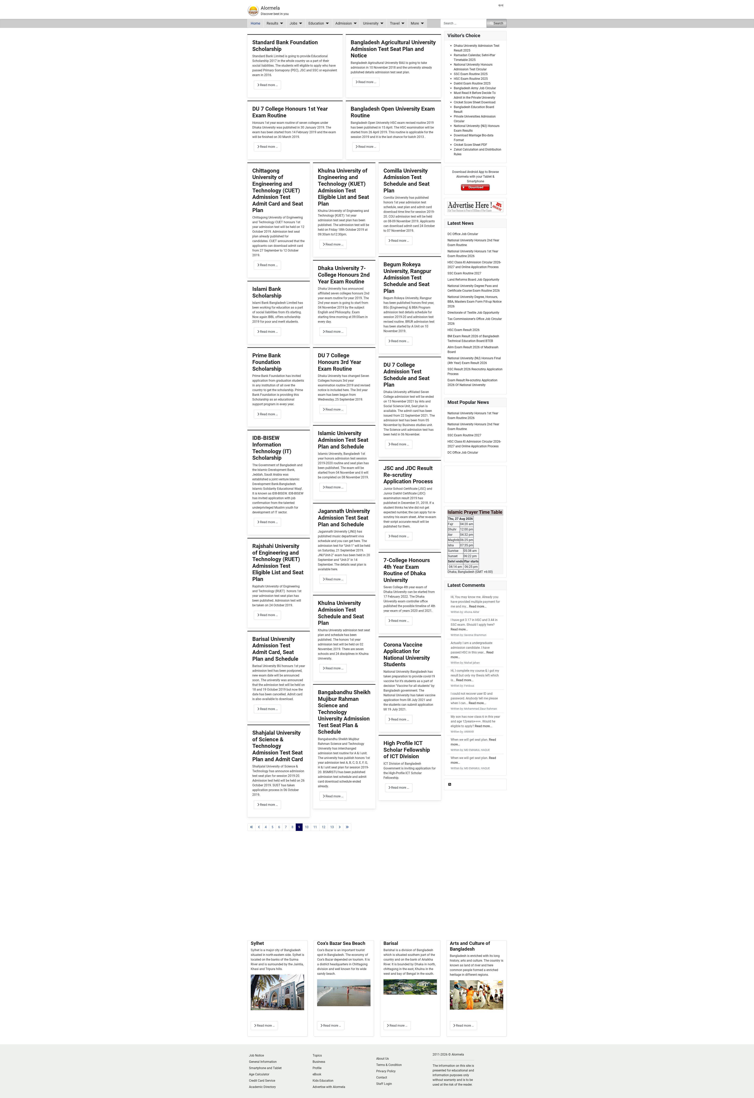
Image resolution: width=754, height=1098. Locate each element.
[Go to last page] (347, 827)
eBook (317, 1074)
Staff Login (384, 1084)
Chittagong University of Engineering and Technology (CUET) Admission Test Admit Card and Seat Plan (277, 190)
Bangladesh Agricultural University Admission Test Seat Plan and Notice (393, 49)
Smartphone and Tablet (265, 1068)
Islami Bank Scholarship (267, 292)
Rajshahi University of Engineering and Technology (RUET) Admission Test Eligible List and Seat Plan (277, 562)
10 (306, 827)
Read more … (268, 85)
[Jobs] (299, 23)
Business (319, 1062)
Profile (317, 1068)
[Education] (326, 23)
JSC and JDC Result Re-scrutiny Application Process (408, 475)
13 (332, 827)
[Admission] (354, 23)
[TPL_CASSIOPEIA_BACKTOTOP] (747, 1091)
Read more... (477, 606)
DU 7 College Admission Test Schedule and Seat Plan (406, 375)
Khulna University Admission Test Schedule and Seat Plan (341, 613)
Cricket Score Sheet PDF (470, 145)
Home (255, 23)
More (415, 23)
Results (272, 23)
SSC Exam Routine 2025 (471, 74)
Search (498, 23)
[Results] (280, 23)
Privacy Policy (386, 1071)
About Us (382, 1058)
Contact (381, 1077)
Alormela (270, 8)
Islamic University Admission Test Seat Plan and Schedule (343, 440)
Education (316, 23)
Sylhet (257, 943)
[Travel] (402, 23)
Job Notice (256, 1055)
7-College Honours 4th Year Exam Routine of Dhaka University (406, 570)
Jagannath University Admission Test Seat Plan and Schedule (344, 517)
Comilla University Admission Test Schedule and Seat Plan (406, 180)
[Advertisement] (344, 890)
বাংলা (500, 5)
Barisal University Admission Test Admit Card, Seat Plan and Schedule (275, 649)
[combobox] (463, 23)
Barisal (390, 943)
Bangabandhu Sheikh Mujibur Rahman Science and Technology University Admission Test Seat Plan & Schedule (344, 712)
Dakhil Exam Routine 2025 (472, 83)
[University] (381, 23)
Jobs (293, 23)
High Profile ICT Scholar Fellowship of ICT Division (406, 750)
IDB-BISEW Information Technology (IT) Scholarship (271, 448)
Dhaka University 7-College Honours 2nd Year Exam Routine (344, 275)
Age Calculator (259, 1074)
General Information (263, 1062)
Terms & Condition (389, 1065)
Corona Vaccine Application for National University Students (406, 654)
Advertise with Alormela (329, 1087)
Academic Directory (262, 1087)
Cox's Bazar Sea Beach (341, 943)
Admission (343, 23)
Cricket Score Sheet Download (474, 102)
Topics (317, 1055)
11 (315, 827)
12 (323, 827)
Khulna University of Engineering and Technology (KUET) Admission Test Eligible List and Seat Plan (343, 187)
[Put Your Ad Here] (475, 206)
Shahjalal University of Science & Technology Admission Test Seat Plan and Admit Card (277, 746)
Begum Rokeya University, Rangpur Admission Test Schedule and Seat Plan (407, 277)
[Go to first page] (251, 827)
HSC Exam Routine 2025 (471, 79)
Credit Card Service (262, 1080)
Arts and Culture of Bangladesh (470, 946)
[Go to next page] (339, 827)
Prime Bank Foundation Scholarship (267, 362)
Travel (395, 23)
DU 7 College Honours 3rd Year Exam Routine (339, 362)
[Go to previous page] (259, 827)
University (371, 23)
